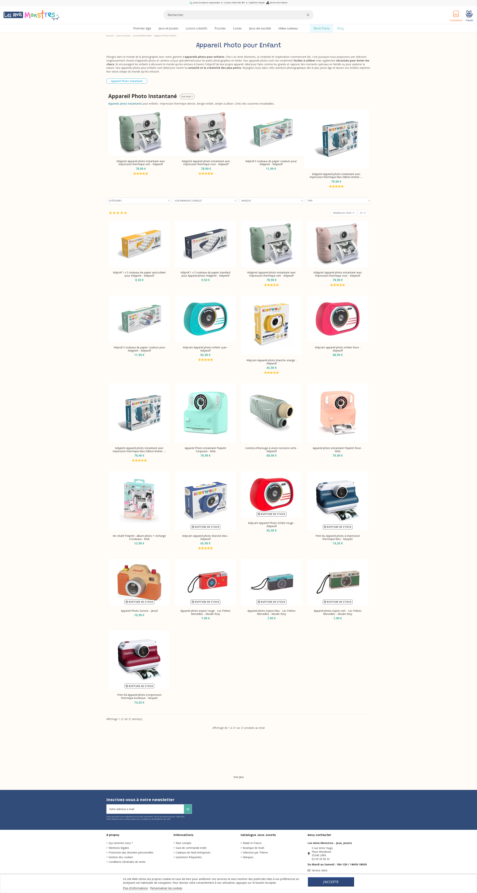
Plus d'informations (135, 888)
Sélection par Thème (255, 852)
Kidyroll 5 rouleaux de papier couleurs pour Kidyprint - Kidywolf (206, 162)
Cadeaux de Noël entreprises (193, 852)
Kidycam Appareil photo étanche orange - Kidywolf (272, 361)
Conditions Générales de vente (127, 862)
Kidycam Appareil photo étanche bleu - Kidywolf (205, 537)
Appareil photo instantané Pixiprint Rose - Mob (338, 449)
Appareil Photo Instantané (127, 81)
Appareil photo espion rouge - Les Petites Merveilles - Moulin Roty (205, 612)
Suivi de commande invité (191, 848)
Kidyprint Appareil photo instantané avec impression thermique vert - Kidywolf (271, 274)
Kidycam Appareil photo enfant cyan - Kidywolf (205, 349)
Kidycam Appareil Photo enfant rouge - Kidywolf (271, 524)
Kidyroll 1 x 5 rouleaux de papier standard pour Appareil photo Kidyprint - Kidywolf (205, 274)
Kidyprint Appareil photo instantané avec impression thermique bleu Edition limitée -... (271, 175)
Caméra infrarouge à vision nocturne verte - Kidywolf (271, 449)
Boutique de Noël (253, 848)
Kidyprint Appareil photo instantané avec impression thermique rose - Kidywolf (140, 162)
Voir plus (238, 777)
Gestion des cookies (121, 857)
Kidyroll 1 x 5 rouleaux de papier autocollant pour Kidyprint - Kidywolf (139, 274)
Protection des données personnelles (131, 852)
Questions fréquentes (189, 857)
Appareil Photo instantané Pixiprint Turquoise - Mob (336, 175)
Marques (248, 857)
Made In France (252, 843)
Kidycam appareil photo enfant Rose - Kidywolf (338, 349)
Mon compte (183, 843)
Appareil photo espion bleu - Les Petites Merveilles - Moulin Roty (271, 612)
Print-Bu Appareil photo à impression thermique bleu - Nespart (337, 537)
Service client (319, 870)
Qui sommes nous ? (121, 843)
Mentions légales (119, 848)
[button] (112, 144)
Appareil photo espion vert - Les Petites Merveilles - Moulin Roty (337, 612)
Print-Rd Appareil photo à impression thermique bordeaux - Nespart (139, 696)
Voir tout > (187, 96)
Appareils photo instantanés (125, 103)
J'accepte (331, 882)
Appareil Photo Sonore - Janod (139, 610)
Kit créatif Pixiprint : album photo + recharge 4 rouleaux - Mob (139, 537)
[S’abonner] (188, 809)
